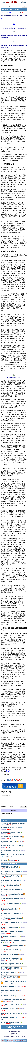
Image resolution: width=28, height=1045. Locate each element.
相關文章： (5, 820)
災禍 (11, 10)
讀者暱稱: (4, 806)
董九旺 (3, 18)
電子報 (20, 2)
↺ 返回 (4, 2)
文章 (18, 10)
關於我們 (14, 1034)
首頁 (3, 10)
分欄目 (7, 10)
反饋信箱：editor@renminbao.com (14, 1036)
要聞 (14, 10)
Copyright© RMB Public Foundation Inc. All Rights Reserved (14, 1027)
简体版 (24, 2)
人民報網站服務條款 (14, 1031)
